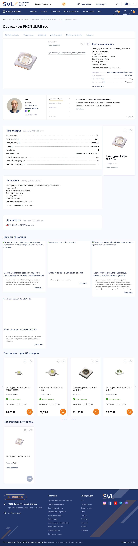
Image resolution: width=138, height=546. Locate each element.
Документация (56, 35)
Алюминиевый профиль (57, 512)
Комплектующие (54, 530)
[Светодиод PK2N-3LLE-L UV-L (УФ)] (119, 373)
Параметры (28, 35)
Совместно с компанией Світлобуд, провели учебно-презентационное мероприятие (110, 275)
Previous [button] (2, 387)
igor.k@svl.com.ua (31, 105)
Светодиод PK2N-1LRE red (18, 456)
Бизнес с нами (86, 508)
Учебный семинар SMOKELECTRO (20, 329)
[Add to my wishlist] (82, 44)
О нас (83, 501)
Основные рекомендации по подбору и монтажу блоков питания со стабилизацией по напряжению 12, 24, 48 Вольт (24, 275)
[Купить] (30, 412)
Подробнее (80, 109)
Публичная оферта (76, 542)
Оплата (84, 515)
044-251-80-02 (86, 4)
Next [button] (135, 387)
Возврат (84, 526)
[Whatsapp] (29, 111)
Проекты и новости (74, 35)
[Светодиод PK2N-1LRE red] (19, 442)
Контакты (84, 530)
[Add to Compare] (88, 44)
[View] (30, 479)
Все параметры (97, 86)
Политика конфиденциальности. (56, 542)
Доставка (84, 519)
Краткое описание (12, 35)
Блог (83, 512)
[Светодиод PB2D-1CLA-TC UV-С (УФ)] (86, 373)
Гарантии (84, 523)
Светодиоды (52, 519)
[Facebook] (110, 503)
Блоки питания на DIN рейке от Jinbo (66, 273)
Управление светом (55, 526)
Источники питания (55, 515)
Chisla (132, 542)
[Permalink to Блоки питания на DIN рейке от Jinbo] (69, 242)
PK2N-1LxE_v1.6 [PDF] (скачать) (20, 225)
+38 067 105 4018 (31, 108)
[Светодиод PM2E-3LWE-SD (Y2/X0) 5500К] (19, 373)
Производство (86, 504)
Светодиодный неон (55, 508)
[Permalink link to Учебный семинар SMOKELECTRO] (24, 299)
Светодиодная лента (56, 504)
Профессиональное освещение (60, 501)
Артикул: (51, 42)
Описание (42, 35)
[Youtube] (115, 503)
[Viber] (26, 111)
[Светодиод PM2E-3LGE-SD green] (52, 373)
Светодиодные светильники (58, 523)
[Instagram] (104, 503)
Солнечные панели (55, 534)
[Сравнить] (31, 361)
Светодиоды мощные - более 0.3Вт (120, 72)
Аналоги (90, 35)
